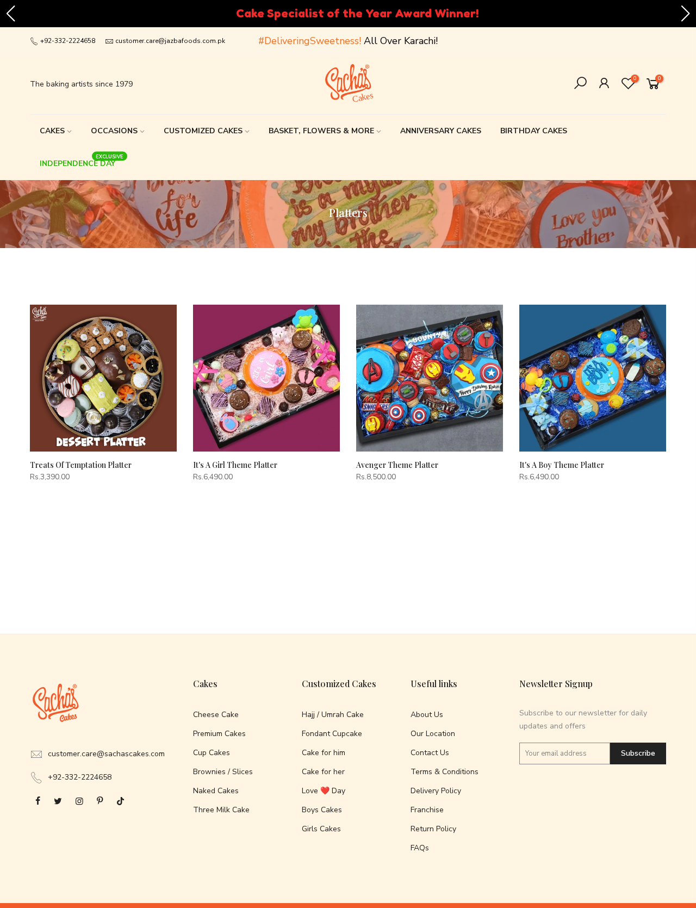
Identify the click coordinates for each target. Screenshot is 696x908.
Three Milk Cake (221, 810)
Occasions (114, 131)
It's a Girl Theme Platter (235, 465)
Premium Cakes (219, 733)
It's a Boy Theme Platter (561, 465)
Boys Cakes (322, 810)
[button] (10, 13)
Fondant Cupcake (332, 733)
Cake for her (323, 772)
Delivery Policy (436, 791)
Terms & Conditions (444, 772)
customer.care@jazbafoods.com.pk (170, 40)
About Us (427, 714)
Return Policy (433, 829)
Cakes (52, 131)
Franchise (427, 810)
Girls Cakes (321, 829)
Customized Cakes (203, 131)
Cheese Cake (216, 714)
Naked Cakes (216, 791)
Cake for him (323, 753)
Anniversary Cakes (440, 131)
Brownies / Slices (223, 772)
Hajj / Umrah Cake (333, 714)
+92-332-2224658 (67, 40)
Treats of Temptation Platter (81, 465)
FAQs (420, 848)
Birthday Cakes (533, 131)
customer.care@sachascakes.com (106, 754)
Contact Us (430, 753)
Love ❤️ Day (323, 791)
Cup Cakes (211, 753)
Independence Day (82, 161)
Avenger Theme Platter (397, 465)
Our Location (433, 733)
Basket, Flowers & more (321, 131)
